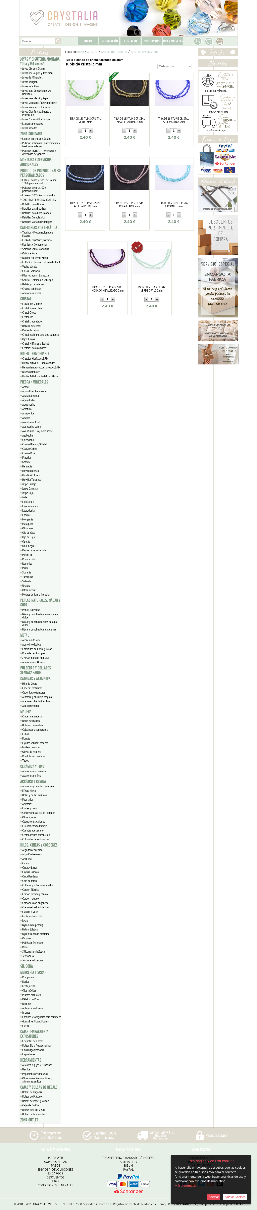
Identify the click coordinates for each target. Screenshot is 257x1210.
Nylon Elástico (30, 929)
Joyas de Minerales (32, 77)
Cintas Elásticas (30, 872)
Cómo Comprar (55, 1161)
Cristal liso (27, 317)
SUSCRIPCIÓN (152, 41)
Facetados (27, 799)
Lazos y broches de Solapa (36, 139)
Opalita (26, 541)
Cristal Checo (29, 312)
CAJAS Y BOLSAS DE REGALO (38, 1087)
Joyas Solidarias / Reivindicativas (39, 103)
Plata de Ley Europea (33, 653)
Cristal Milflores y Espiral (35, 343)
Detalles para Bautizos (34, 208)
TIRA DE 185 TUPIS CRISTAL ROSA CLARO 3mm (129, 204)
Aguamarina (28, 404)
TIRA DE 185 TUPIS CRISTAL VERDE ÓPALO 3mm (151, 288)
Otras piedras (29, 590)
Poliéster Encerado (32, 943)
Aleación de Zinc (31, 640)
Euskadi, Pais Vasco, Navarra (37, 240)
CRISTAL (25, 299)
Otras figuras (29, 817)
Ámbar (25, 387)
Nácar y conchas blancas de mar (39, 629)
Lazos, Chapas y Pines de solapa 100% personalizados (39, 181)
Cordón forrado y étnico (35, 894)
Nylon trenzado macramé (36, 934)
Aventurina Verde (31, 426)
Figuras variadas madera (35, 743)
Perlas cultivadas (31, 610)
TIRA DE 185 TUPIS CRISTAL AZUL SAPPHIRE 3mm (85, 204)
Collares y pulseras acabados (37, 885)
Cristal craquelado (32, 321)
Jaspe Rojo (28, 493)
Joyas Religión (30, 82)
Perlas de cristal (30, 330)
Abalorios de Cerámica (34, 771)
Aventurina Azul (31, 422)
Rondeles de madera (33, 756)
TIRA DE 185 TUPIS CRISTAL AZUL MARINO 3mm (173, 120)
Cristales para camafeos (34, 348)
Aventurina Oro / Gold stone (37, 431)
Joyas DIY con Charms (33, 68)
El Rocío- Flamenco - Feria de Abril (41, 262)
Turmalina (27, 577)
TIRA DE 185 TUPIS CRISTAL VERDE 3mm (85, 120)
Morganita (27, 519)
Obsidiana (27, 528)
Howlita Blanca (30, 471)
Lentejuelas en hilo (32, 916)
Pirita (25, 568)
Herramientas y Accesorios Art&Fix (41, 367)
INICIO (88, 41)
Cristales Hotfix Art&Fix (35, 358)
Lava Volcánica (30, 506)
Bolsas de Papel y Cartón (35, 1101)
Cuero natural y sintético (35, 907)
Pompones (28, 977)
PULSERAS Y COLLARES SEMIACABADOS (35, 670)
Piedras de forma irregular (36, 594)
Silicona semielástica (33, 951)
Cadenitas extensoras (33, 692)
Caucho (26, 863)
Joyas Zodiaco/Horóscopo (36, 119)
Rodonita (27, 563)
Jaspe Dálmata (30, 488)
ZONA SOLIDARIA (31, 134)
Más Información (186, 1185)
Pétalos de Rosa (30, 999)
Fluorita (26, 457)
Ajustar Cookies (235, 1197)
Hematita (27, 466)
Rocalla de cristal (31, 326)
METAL (24, 635)
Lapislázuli (28, 502)
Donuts (26, 738)
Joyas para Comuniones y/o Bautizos (36, 92)
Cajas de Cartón (30, 1105)
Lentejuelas (28, 986)
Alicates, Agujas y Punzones (37, 1065)
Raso (25, 947)
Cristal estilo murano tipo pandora (40, 335)
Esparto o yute (30, 912)
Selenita (26, 581)
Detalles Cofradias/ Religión (37, 222)
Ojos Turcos (28, 339)
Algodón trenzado (32, 854)
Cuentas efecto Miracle (34, 826)
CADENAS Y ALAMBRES (35, 679)
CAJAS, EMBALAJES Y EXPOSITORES (34, 1034)
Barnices (27, 1069)
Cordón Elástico (30, 890)
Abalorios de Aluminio (34, 662)
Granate (26, 462)
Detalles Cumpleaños (33, 217)
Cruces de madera (32, 716)
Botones (26, 1004)
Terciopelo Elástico (32, 960)
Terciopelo (28, 956)
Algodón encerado (32, 850)
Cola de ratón (29, 881)
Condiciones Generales (55, 1185)
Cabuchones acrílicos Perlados (38, 813)
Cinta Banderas (30, 876)
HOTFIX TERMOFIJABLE (34, 354)
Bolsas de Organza (32, 1092)
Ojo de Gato (28, 533)
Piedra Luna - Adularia (34, 550)
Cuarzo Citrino (29, 449)
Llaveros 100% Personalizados (38, 195)
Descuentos (55, 1177)
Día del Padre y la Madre (35, 258)
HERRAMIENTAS (30, 1060)
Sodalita (26, 572)
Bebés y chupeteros (33, 284)
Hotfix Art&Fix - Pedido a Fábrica (40, 376)
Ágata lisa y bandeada (34, 391)
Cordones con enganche (35, 903)
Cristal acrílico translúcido (36, 835)
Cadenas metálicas (32, 688)
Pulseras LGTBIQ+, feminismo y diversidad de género (39, 152)
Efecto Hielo (29, 791)
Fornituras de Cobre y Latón (37, 649)
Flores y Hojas (30, 808)
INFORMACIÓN (109, 41)
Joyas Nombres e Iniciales (36, 107)
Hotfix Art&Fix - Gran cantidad (38, 363)
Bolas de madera (31, 721)
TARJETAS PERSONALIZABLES (39, 200)
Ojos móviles (29, 990)
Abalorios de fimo (31, 775)
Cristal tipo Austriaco (33, 308)
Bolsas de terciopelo (33, 1114)
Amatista (27, 409)
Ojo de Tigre (29, 537)
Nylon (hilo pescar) (32, 925)
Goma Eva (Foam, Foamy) (35, 1021)
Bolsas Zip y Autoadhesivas (36, 1045)
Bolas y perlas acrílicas (34, 795)
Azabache (27, 435)
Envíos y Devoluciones (55, 1169)
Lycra (25, 920)
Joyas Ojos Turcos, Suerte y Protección (36, 113)
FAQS (55, 1181)
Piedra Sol (27, 555)
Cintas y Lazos (29, 867)
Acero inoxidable (31, 644)
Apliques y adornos (32, 1008)
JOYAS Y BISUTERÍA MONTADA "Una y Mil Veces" (40, 61)
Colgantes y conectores (35, 729)
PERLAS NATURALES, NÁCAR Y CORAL (40, 602)
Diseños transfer (31, 372)
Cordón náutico (30, 898)
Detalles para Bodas (33, 204)
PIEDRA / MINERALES (34, 382)
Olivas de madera (31, 752)
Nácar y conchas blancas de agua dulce (40, 615)
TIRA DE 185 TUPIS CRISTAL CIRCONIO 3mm (173, 204)
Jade (24, 497)
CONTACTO (130, 41)
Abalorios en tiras (31, 293)
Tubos (25, 760)
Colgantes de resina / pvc (36, 839)
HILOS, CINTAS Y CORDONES (39, 845)
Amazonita (28, 413)
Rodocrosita (28, 559)
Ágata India (28, 400)
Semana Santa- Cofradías (35, 249)
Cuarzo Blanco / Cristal (34, 444)
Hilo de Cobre (29, 684)
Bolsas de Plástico (32, 1096)
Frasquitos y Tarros (32, 304)
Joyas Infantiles (30, 86)
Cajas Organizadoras (33, 1050)
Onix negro (28, 546)
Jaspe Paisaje (29, 484)
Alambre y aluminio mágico (37, 697)
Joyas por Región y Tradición (37, 73)
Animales (27, 804)
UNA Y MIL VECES (173, 41)
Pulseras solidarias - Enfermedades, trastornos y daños (41, 144)
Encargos (55, 1173)
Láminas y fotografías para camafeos (41, 1017)
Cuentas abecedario (33, 830)
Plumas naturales (31, 995)
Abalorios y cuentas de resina (38, 786)
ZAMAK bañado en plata (35, 658)
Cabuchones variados (33, 821)
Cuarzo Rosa (28, 453)
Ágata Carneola (30, 396)
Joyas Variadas (29, 128)
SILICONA (26, 966)
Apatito (26, 418)
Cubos (25, 734)
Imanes (26, 1012)
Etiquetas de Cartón (32, 1041)
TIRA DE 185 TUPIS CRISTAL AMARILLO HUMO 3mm (129, 120)
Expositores (28, 1054)
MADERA (26, 711)
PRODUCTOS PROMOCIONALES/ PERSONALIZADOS (40, 173)
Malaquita (27, 524)
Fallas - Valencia (31, 271)
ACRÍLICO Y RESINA (33, 781)
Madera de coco (31, 747)
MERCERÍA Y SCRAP (33, 972)
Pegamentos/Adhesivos (35, 1074)
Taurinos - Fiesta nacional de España (37, 234)
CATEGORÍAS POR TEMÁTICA (38, 227)
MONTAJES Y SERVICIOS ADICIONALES (36, 162)
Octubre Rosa (29, 253)
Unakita (26, 586)
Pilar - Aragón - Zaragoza (35, 275)
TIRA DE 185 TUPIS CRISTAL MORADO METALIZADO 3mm (107, 288)
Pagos (55, 1165)
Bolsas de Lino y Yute (33, 1110)
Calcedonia (28, 440)
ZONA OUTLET (29, 1120)
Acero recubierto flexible (36, 701)
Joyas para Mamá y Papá (35, 98)
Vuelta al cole (29, 266)
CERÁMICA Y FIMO (32, 766)
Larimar (26, 515)
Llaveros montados (32, 123)
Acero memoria (30, 706)
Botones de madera (32, 725)
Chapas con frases (31, 289)
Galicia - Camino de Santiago (37, 280)
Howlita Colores (31, 475)
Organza (26, 938)
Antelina (27, 859)
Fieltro (26, 1026)
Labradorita (28, 510)
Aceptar (214, 1197)
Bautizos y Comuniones (34, 244)
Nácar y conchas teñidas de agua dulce (39, 623)
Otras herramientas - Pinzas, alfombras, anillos (37, 1079)
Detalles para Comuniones (36, 213)
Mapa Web (55, 1157)
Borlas (25, 981)
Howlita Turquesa (31, 479)
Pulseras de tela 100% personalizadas (34, 189)
